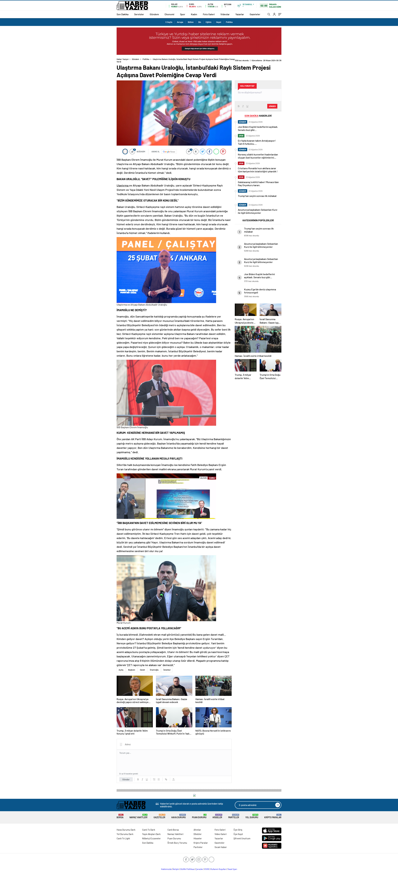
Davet (142, 670)
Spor (182, 14)
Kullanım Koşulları (218, 869)
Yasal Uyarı (232, 869)
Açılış (121, 670)
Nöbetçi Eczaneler (151, 838)
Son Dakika (122, 14)
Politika (229, 22)
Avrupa (180, 22)
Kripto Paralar (272, 816)
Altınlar (197, 829)
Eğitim (208, 22)
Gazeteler (255, 14)
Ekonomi (169, 14)
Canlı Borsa (173, 829)
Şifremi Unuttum (242, 838)
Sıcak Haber (221, 847)
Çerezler (199, 869)
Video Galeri (221, 834)
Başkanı (131, 670)
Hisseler (217, 816)
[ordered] (154, 779)
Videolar (225, 14)
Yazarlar (239, 14)
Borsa (120, 816)
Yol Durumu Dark (125, 834)
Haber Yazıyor (123, 59)
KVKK (206, 869)
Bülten (191, 22)
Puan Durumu (199, 816)
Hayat (218, 22)
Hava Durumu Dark (126, 829)
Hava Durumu (178, 816)
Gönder (126, 779)
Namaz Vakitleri (138, 816)
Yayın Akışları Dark (151, 834)
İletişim (176, 869)
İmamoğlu (154, 670)
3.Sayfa (168, 22)
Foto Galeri (209, 14)
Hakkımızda (166, 869)
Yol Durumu (251, 816)
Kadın (194, 14)
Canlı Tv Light (123, 838)
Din (199, 22)
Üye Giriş (238, 829)
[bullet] (158, 779)
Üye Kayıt (238, 834)
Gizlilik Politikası (187, 869)
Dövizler (198, 834)
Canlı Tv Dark (148, 829)
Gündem (154, 14)
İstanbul (166, 670)
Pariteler (233, 816)
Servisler (139, 14)
